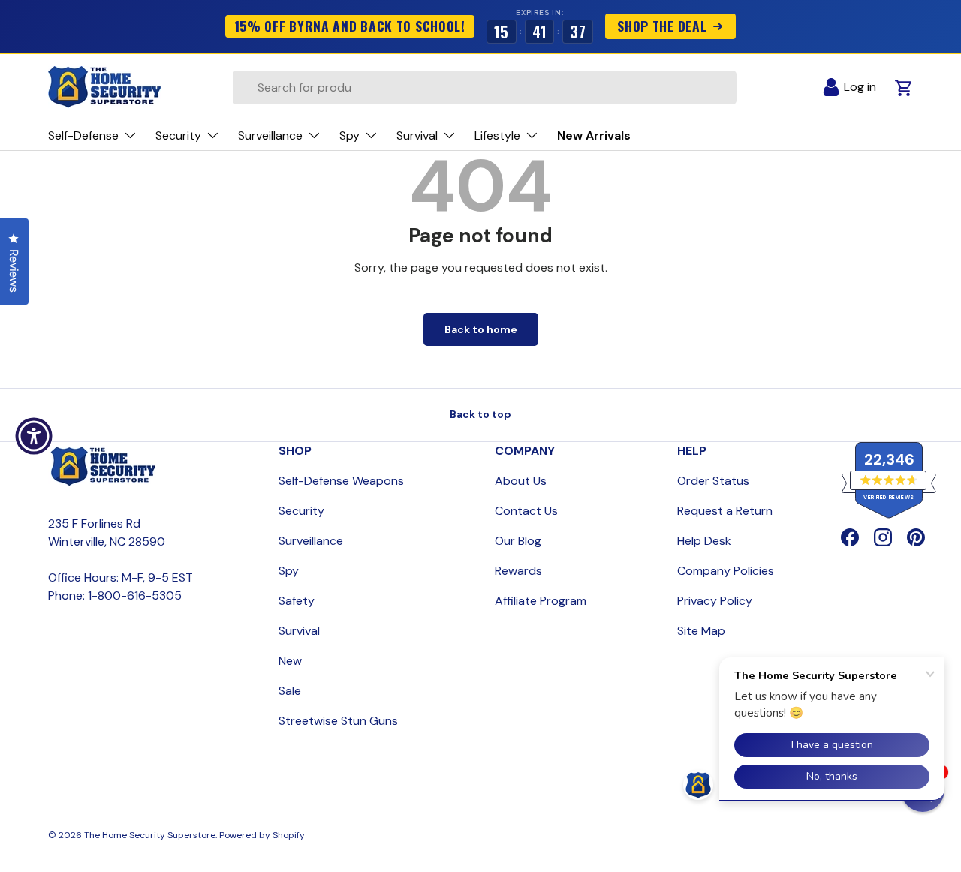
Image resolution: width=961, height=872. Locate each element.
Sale (290, 691)
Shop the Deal (661, 25)
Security (301, 511)
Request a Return (725, 511)
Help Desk (704, 541)
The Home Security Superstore (149, 835)
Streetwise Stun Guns (338, 721)
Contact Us (526, 511)
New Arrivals (594, 135)
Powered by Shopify (262, 835)
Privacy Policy (714, 601)
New (290, 661)
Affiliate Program (540, 601)
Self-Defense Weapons (341, 481)
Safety (297, 601)
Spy (289, 571)
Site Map (701, 631)
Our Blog (518, 541)
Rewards (518, 571)
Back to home (480, 329)
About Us (521, 481)
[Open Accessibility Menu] (34, 436)
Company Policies (725, 571)
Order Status (713, 481)
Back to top (480, 414)
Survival (299, 631)
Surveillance (311, 541)
